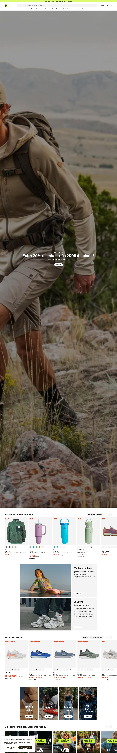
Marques (72, 8)
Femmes (41, 8)
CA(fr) (103, 5)
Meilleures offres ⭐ (81, 8)
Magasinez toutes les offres (95, 514)
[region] (18, 744)
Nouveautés (34, 8)
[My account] (107, 5)
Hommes (47, 8)
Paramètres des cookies (10, 748)
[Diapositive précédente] (107, 514)
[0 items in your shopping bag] (111, 5)
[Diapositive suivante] (110, 514)
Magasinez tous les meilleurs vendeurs (92, 637)
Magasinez (70, 1)
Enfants (53, 8)
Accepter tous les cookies (25, 748)
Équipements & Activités (62, 8)
